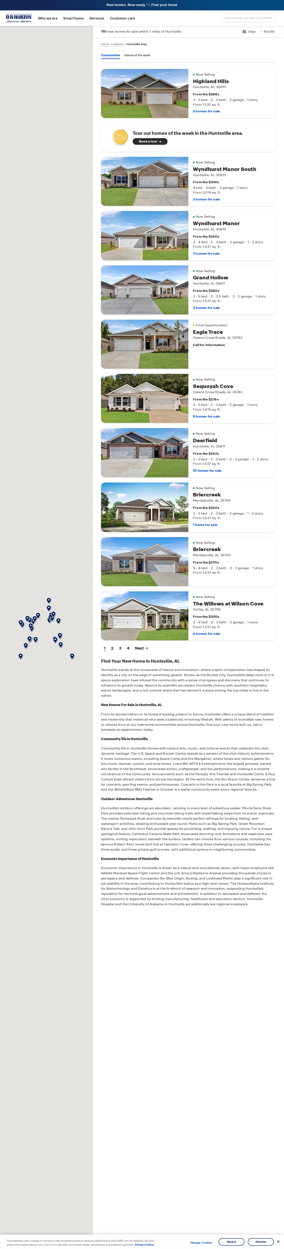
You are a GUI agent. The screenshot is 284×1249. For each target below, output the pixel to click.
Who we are (48, 18)
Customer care (122, 18)
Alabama (117, 44)
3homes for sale (206, 199)
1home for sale (205, 525)
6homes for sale (206, 633)
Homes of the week (137, 55)
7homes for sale (206, 253)
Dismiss (261, 1242)
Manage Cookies (201, 1242)
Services (97, 18)
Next (139, 648)
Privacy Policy (144, 1245)
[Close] (278, 1241)
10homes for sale (207, 470)
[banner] (142, 5)
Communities (110, 55)
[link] (188, 137)
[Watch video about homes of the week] (118, 136)
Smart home (73, 18)
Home (105, 44)
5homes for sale (206, 111)
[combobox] (248, 18)
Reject (231, 1242)
